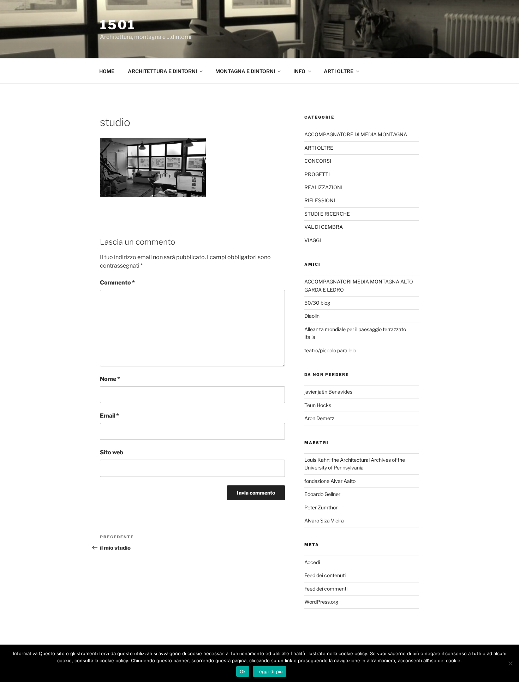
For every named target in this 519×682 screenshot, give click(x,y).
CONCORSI (317, 161)
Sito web (111, 452)
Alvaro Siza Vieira (324, 521)
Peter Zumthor (321, 507)
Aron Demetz (319, 418)
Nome (110, 379)
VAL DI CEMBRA (323, 227)
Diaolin (312, 316)
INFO (299, 71)
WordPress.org (321, 602)
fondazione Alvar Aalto (330, 481)
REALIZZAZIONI (323, 187)
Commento (117, 282)
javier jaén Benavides (328, 392)
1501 (118, 24)
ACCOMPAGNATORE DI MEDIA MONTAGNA (355, 134)
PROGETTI (317, 174)
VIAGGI (312, 240)
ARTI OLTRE (338, 71)
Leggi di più (269, 671)
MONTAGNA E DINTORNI (245, 71)
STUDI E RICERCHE (327, 214)
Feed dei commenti (325, 589)
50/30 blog (317, 303)
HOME (106, 71)
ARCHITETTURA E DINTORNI (162, 71)
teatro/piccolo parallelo (330, 350)
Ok (243, 671)
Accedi (312, 562)
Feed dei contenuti (325, 575)
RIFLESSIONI (319, 200)
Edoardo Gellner (322, 494)
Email (109, 415)
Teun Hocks (317, 405)
